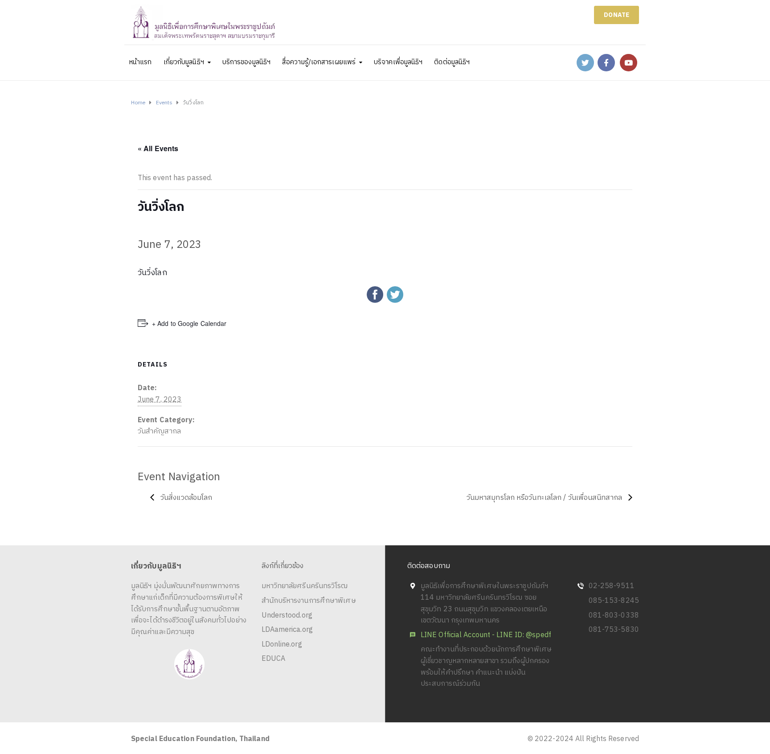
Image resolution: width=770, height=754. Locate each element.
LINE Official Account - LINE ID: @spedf (486, 635)
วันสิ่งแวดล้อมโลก (185, 498)
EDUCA (274, 659)
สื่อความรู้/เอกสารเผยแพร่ (319, 62)
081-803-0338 (614, 616)
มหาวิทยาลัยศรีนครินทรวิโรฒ (305, 586)
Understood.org (287, 616)
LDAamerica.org (287, 630)
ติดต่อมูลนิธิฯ (452, 62)
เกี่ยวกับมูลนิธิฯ (184, 62)
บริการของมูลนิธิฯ (246, 62)
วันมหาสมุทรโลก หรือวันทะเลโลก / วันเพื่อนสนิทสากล (545, 498)
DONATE (616, 15)
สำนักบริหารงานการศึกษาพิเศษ (309, 601)
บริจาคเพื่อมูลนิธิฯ (398, 62)
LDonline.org (282, 645)
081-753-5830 (614, 630)
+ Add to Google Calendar (189, 323)
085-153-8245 (614, 601)
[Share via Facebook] (375, 294)
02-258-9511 (612, 586)
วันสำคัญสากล (159, 431)
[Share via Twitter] (395, 294)
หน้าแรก (140, 62)
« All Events (158, 148)
